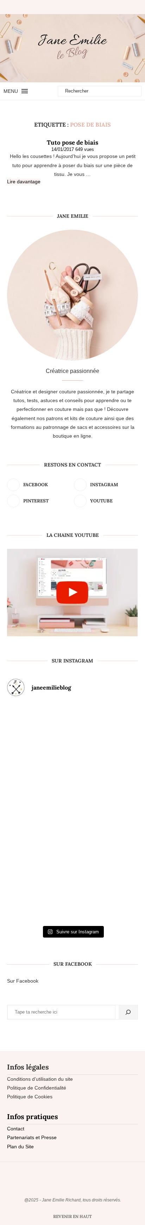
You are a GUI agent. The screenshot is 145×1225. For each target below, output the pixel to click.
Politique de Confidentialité (36, 1088)
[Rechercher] (128, 1012)
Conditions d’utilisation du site (40, 1079)
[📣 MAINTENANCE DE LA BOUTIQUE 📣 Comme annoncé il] (72, 740)
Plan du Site (20, 1146)
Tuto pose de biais (72, 142)
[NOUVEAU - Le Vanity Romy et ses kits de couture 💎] (28, 885)
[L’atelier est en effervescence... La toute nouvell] (72, 885)
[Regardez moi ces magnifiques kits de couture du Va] (28, 740)
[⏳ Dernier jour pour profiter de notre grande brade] (117, 740)
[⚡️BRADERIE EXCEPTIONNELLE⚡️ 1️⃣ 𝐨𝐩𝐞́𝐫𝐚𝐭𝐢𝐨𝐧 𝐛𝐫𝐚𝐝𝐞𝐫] (28, 812)
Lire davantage (23, 181)
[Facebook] (60, 7)
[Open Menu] (24, 91)
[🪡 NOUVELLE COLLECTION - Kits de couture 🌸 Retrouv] (117, 812)
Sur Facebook (22, 981)
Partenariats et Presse (32, 1137)
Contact (15, 1128)
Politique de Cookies (29, 1096)
